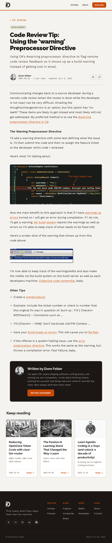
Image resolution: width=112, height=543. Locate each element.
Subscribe (99, 5)
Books (66, 518)
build (42, 222)
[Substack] (36, 522)
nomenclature (35, 297)
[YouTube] (15, 522)
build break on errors (42, 332)
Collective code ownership (57, 280)
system (51, 222)
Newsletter (83, 513)
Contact (98, 513)
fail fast (93, 332)
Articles (74, 5)
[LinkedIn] (29, 522)
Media (81, 508)
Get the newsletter (41, 393)
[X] (8, 522)
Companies (68, 513)
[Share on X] (93, 77)
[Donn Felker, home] (8, 5)
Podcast (51, 513)
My (36, 222)
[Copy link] (99, 77)
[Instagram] (22, 522)
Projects (67, 508)
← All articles (18, 20)
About (85, 5)
